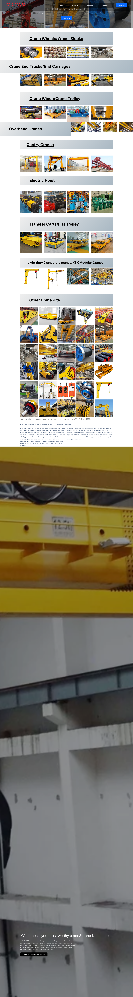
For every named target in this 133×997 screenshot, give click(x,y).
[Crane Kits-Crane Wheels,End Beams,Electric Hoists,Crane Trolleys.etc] (15, 5)
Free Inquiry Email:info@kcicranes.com (33, 954)
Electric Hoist (42, 180)
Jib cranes (63, 262)
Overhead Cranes (25, 129)
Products (89, 5)
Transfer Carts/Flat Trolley (54, 224)
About (74, 5)
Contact (105, 5)
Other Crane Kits (44, 300)
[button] (77, 5)
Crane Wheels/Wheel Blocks (56, 38)
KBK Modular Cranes (88, 262)
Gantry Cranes (40, 144)
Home (61, 5)
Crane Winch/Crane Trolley (54, 98)
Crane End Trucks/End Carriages (40, 66)
